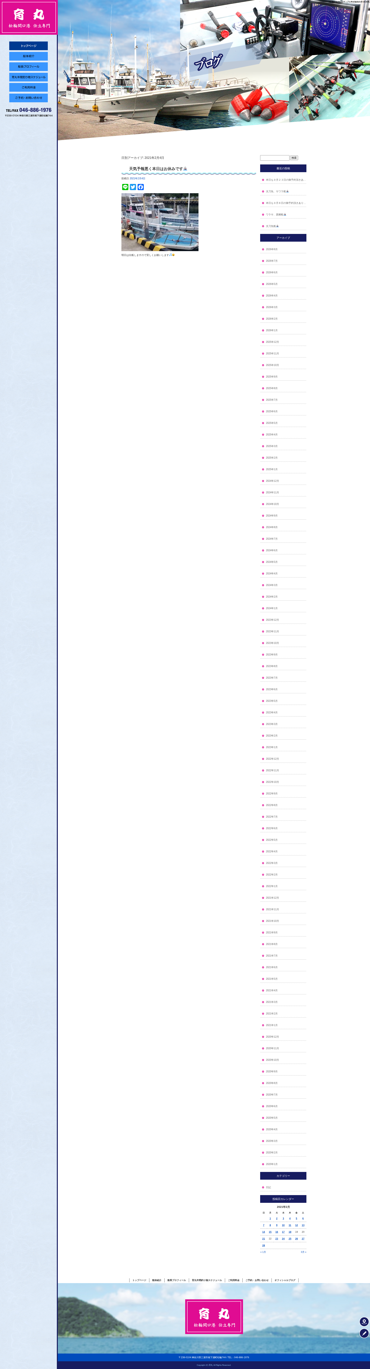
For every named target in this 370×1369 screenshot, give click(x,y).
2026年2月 (272, 318)
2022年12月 (272, 758)
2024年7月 (272, 538)
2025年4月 (272, 434)
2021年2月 (272, 1013)
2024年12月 (272, 480)
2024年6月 (272, 550)
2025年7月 (272, 399)
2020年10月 (272, 1059)
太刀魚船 (271, 226)
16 (276, 1232)
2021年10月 (272, 920)
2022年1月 (272, 886)
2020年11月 (272, 1048)
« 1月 (263, 1252)
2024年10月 (272, 504)
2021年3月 (272, 1002)
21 (263, 1238)
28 (263, 1245)
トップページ (29, 46)
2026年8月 (272, 249)
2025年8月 (272, 388)
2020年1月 (272, 1164)
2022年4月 (272, 851)
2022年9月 (272, 793)
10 (283, 1225)
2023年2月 (272, 735)
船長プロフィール (29, 66)
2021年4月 (272, 990)
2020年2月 (272, 1152)
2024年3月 (272, 585)
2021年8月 (272, 944)
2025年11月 (272, 353)
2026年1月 (272, 330)
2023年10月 (272, 643)
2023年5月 (272, 700)
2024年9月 (272, 515)
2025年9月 (272, 376)
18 (290, 1232)
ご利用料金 (29, 87)
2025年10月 (272, 365)
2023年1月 (272, 747)
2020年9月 (272, 1071)
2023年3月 (272, 724)
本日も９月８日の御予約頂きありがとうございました (286, 202)
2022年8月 (272, 805)
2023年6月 (272, 689)
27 (303, 1238)
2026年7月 (272, 260)
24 (283, 1238)
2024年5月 (272, 561)
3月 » (303, 1252)
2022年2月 (272, 874)
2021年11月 (272, 909)
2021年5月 (272, 978)
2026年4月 (272, 295)
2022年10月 (272, 782)
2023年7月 (272, 677)
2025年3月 (272, 446)
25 (290, 1238)
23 (276, 1238)
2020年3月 (272, 1141)
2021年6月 (272, 967)
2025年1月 (272, 469)
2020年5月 (272, 1117)
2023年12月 (272, 619)
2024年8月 (272, 527)
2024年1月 (272, 608)
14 (263, 1232)
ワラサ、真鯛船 (274, 214)
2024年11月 (272, 492)
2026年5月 (272, 284)
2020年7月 (272, 1094)
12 (296, 1225)
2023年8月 (272, 666)
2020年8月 (272, 1083)
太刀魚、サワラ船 (276, 191)
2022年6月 (272, 828)
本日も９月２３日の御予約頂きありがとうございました (286, 179)
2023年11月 (272, 631)
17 (283, 1232)
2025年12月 (272, 341)
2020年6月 (272, 1106)
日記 (268, 1187)
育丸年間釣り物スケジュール (29, 77)
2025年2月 (272, 457)
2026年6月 (272, 272)
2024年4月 (272, 573)
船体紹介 (29, 56)
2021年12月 (272, 897)
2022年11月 (272, 770)
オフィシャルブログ (285, 1280)
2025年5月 (272, 423)
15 (270, 1232)
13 (303, 1225)
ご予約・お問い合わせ (29, 98)
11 (290, 1225)
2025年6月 (272, 411)
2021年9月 (272, 932)
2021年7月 (272, 955)
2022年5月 (272, 839)
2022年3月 (272, 863)
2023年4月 (272, 712)
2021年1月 (272, 1025)
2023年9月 (272, 654)
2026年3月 (272, 307)
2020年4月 (272, 1129)
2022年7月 (272, 816)
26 (296, 1238)
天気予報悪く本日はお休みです (156, 169)
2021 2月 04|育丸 (362, 2)
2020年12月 (272, 1036)
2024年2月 (272, 596)
